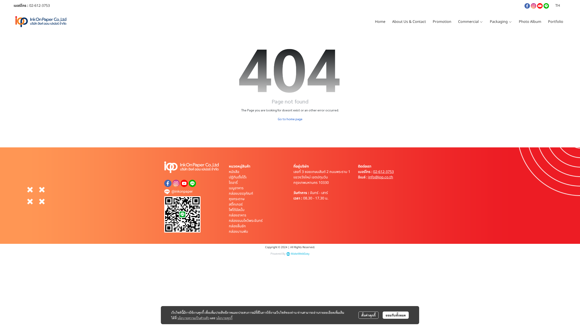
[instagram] (533, 6)
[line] (546, 6)
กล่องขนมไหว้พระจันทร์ (246, 220)
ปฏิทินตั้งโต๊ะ (238, 177)
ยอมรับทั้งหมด (396, 315)
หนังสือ (234, 172)
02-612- (35, 5)
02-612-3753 (383, 172)
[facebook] (527, 6)
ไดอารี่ (233, 182)
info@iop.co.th (380, 177)
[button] (557, 5)
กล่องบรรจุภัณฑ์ (241, 193)
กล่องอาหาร (237, 215)
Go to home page (290, 119)
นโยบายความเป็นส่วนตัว (193, 318)
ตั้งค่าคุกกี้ (368, 315)
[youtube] (540, 6)
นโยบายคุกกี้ (224, 318)
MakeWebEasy (300, 254)
